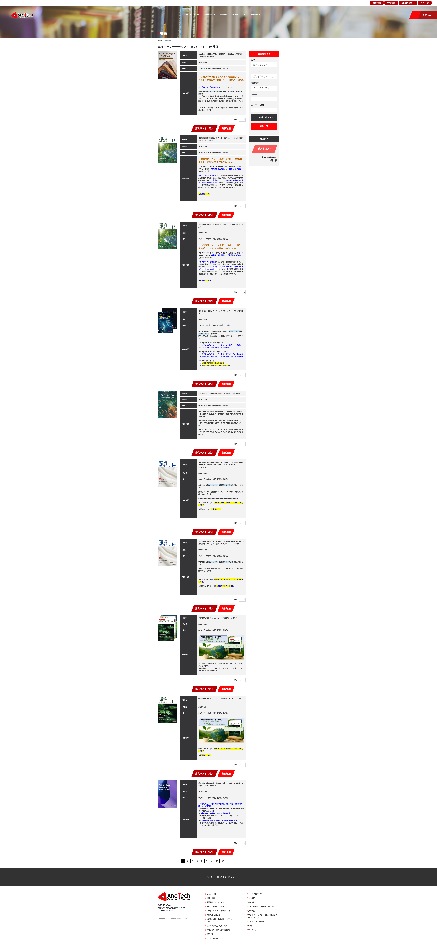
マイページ (425, 3)
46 (217, 861)
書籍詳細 (226, 128)
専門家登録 (391, 3)
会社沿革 (251, 902)
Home (160, 41)
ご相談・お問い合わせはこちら (220, 877)
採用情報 (251, 911)
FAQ (250, 926)
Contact (427, 15)
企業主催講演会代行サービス (217, 926)
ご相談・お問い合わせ (256, 921)
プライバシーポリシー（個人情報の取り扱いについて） (262, 916)
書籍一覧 (264, 126)
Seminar (187, 15)
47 (223, 861)
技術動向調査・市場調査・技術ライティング (221, 920)
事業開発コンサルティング (216, 902)
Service (223, 15)
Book (197, 15)
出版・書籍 (211, 898)
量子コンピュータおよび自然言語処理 (215, 365)
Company (235, 15)
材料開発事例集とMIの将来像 (212, 363)
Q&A (246, 15)
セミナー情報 (211, 894)
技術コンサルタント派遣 (215, 906)
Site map (256, 15)
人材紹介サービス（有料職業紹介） (219, 930)
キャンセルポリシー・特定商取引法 (261, 906)
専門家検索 (377, 3)
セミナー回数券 (212, 938)
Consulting (209, 15)
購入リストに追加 (204, 128)
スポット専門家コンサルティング (219, 911)
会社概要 (251, 898)
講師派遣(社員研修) (214, 915)
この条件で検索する (264, 117)
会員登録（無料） (407, 3)
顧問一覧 (210, 934)
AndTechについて (255, 894)
